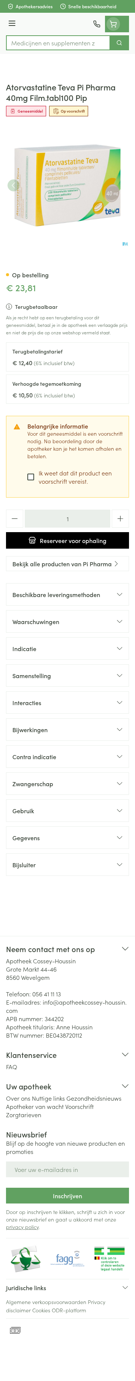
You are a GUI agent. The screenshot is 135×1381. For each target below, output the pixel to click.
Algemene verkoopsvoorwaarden (46, 1302)
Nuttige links (48, 1098)
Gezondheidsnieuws (94, 1098)
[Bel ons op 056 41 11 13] (96, 24)
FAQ (11, 1066)
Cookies (41, 1310)
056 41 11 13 (46, 994)
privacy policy (22, 1227)
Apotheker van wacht (35, 1106)
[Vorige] (14, 185)
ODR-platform (69, 1310)
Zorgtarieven (23, 1114)
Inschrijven (67, 1195)
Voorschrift (79, 1106)
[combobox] (58, 42)
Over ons (18, 1098)
